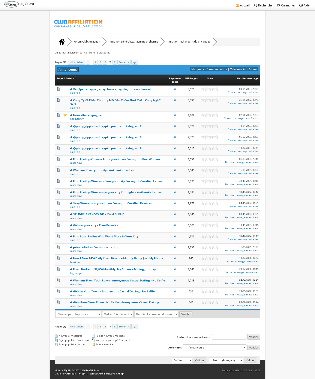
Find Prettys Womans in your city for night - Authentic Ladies (117, 192)
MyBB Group (93, 370)
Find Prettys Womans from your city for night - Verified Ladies (117, 181)
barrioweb (76, 262)
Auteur (70, 78)
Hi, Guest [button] (26, 4)
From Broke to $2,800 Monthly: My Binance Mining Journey (114, 269)
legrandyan (76, 273)
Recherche (265, 5)
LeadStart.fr (77, 118)
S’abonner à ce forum (243, 69)
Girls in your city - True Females (95, 225)
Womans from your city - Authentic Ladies (103, 170)
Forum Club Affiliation (87, 41)
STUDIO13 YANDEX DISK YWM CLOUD (98, 214)
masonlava (76, 162)
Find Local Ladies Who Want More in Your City (105, 236)
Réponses (175, 78)
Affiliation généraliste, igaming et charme (133, 41)
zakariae (75, 92)
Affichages (191, 78)
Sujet (60, 78)
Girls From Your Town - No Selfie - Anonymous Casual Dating (116, 302)
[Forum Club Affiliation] (61, 42)
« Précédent (76, 62)
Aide (306, 5)
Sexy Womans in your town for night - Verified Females (112, 203)
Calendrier (287, 5)
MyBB (67, 370)
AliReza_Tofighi (76, 373)
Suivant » (124, 62)
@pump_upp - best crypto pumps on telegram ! (107, 126)
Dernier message (247, 78)
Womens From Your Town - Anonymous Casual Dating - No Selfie (119, 280)
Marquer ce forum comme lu (209, 69)
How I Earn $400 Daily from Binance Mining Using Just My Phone (118, 258)
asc (175, 81)
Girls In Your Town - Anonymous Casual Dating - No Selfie (114, 291)
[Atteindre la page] (134, 62)
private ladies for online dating (95, 247)
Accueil (244, 5)
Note (210, 78)
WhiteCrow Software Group (107, 373)
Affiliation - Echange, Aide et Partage (188, 41)
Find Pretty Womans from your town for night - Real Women (116, 159)
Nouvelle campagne (87, 115)
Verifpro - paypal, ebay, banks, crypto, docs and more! (112, 89)
